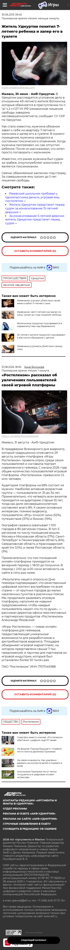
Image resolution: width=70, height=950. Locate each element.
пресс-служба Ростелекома (20, 436)
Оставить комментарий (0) (35, 251)
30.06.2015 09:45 (12, 14)
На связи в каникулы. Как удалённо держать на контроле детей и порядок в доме (39, 763)
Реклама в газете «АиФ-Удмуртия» (29, 813)
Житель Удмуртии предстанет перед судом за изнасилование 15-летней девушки (34, 208)
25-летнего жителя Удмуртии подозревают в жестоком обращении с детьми (41, 336)
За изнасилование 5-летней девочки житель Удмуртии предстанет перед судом (34, 219)
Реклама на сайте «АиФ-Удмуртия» (30, 818)
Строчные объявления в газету (27, 823)
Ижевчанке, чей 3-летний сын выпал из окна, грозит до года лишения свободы (39, 313)
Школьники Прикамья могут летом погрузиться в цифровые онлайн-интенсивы (37, 774)
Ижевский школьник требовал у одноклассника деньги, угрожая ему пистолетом (32, 197)
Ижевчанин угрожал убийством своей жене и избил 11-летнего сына (38, 302)
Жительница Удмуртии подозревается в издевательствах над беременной (39, 325)
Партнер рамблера (33, 932)
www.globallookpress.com (18, 87)
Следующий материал (33, 940)
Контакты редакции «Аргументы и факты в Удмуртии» (30, 802)
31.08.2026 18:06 (11, 367)
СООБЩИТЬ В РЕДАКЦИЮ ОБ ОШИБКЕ (30, 828)
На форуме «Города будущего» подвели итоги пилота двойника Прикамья (39, 750)
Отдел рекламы (15, 808)
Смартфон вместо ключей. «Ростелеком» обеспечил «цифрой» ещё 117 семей (40, 739)
